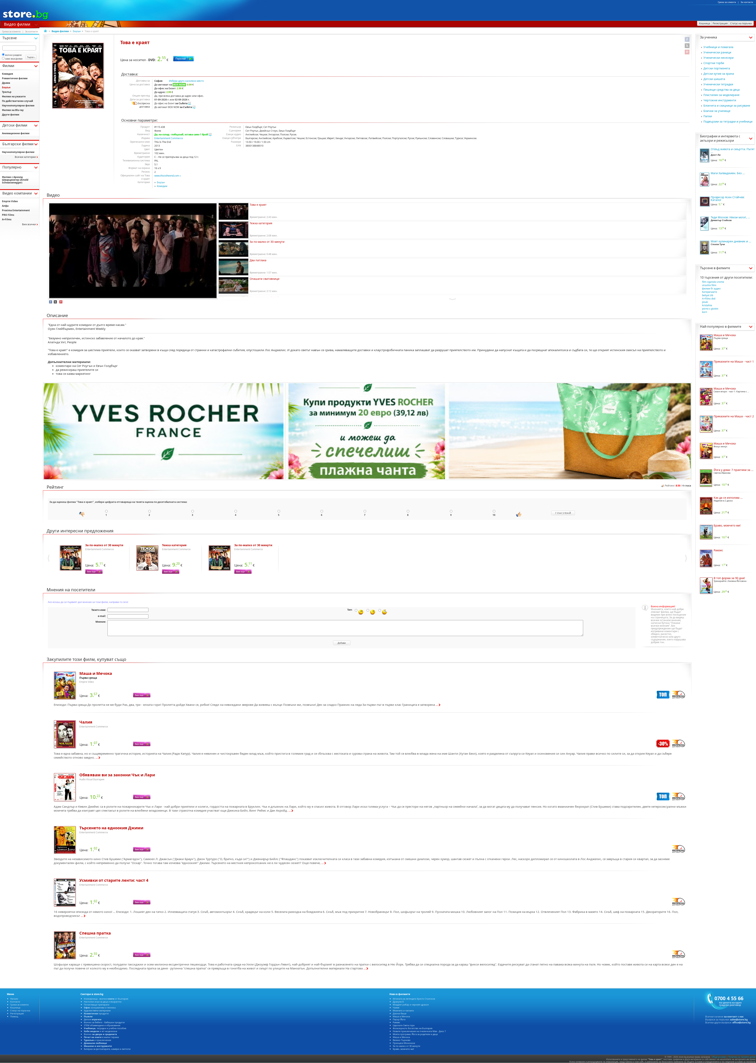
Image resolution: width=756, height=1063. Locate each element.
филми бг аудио (711, 288)
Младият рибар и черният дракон (411, 1004)
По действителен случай (17, 101)
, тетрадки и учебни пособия (105, 1028)
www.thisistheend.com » (167, 175)
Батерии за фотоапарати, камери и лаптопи (107, 1048)
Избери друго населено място (186, 81)
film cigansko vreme (713, 282)
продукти (96, 1013)
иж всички (29, 224)
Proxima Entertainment (16, 210)
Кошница (15, 1007)
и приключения (97, 1040)
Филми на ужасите (14, 96)
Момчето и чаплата (403, 1010)
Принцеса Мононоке (404, 1043)
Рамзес (396, 1022)
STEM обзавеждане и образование (102, 1025)
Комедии (162, 186)
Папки (707, 116)
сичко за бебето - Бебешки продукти (104, 1022)
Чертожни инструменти (719, 100)
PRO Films (8, 215)
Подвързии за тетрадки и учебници (727, 121)
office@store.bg (741, 1022)
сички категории (25, 157)
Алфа (5, 205)
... (437, 705)
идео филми (17, 23)
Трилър (6, 92)
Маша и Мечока (401, 1016)
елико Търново (401, 1040)
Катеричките (709, 292)
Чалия (396, 1007)
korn (704, 312)
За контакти (747, 2)
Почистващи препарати (96, 1004)
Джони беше (399, 1013)
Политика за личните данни (741, 1057)
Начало (14, 998)
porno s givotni (710, 308)
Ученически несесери (718, 58)
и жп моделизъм (100, 1031)
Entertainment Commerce (168, 138)
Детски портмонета (716, 68)
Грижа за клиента (727, 2)
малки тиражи (101, 1037)
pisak (705, 302)
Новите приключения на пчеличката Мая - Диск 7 (419, 1031)
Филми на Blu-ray (13, 110)
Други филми (10, 114)
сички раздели (13, 54)
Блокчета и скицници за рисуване (726, 105)
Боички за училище (716, 111)
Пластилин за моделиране (721, 95)
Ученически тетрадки (718, 84)
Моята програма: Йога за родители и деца (415, 1034)
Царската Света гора (403, 1025)
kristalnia (707, 305)
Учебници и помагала (718, 47)
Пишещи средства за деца (721, 89)
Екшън (77, 31)
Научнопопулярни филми (18, 105)
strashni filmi (709, 285)
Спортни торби (713, 63)
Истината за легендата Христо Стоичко (414, 998)
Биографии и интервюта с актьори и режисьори (720, 138)
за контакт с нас (734, 1016)
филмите (723, 268)
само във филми (13, 58)
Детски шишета (714, 79)
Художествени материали (97, 1010)
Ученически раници (717, 52)
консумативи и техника (100, 1007)
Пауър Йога (399, 1019)
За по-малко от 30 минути (406, 1045)
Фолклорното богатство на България (412, 1028)
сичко (100, 1034)
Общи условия (719, 1057)
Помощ (14, 1016)
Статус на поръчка (20, 1010)
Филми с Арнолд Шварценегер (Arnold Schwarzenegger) (15, 179)
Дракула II (398, 1001)
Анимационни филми (16, 133)
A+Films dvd (708, 298)
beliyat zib (707, 295)
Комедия (7, 73)
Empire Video (10, 201)
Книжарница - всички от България (106, 998)
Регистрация (17, 1013)
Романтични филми (15, 78)
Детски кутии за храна (718, 73)
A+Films (6, 219)
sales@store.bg (739, 1019)
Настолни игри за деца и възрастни (102, 1001)
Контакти (15, 1001)
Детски (92, 1019)
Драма (6, 83)
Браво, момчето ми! (403, 1048)
